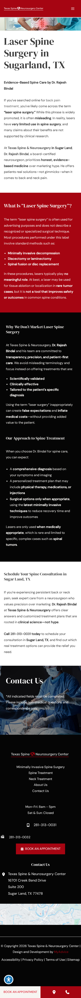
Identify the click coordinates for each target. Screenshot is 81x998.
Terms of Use (55, 960)
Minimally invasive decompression (34, 253)
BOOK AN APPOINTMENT (20, 992)
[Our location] (54, 992)
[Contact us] (67, 992)
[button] (40, 849)
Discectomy (17, 259)
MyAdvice (61, 952)
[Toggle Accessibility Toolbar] (8, 979)
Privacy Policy (32, 960)
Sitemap (73, 960)
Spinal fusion (17, 264)
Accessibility (10, 960)
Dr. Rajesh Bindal (16, 154)
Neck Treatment (40, 779)
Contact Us (40, 791)
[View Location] (4, 874)
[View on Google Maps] (40, 914)
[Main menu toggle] (72, 8)
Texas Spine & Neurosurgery (29, 148)
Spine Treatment (41, 773)
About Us (40, 785)
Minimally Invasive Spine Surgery (41, 767)
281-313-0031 (20, 634)
